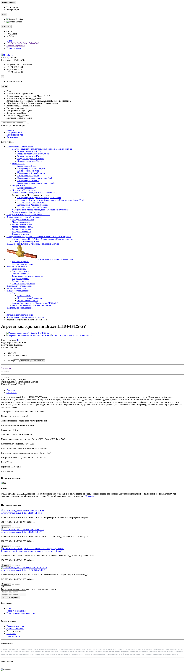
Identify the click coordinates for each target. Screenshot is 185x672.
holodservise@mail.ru (16, 46)
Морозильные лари (21, 222)
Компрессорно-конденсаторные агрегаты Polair (39, 197)
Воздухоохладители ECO (29, 151)
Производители (14, 636)
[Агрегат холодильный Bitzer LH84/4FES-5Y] (28, 333)
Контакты (11, 633)
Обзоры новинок (14, 132)
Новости (10, 130)
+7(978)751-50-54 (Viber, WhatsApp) (23, 43)
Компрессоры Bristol (26, 166)
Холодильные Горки (21, 231)
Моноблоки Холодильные (24, 190)
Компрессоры (18, 163)
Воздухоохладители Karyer (29, 156)
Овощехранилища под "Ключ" (26, 241)
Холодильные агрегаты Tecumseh (32, 207)
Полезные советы (15, 135)
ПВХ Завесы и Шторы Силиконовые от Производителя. (33, 244)
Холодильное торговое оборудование (24, 217)
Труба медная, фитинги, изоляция (27, 276)
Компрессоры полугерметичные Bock (34, 178)
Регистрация (12, 7)
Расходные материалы (17, 266)
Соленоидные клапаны (22, 264)
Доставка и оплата (15, 628)
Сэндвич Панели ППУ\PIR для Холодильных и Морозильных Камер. (44, 239)
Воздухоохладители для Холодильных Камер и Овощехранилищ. (42, 149)
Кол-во (10, 361)
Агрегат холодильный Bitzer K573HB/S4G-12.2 (23, 570)
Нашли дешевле (14, 48)
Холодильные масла (21, 281)
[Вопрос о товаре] (2, 371)
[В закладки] (5, 371)
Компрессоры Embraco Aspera (31, 168)
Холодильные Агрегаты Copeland (32, 205)
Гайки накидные (19, 269)
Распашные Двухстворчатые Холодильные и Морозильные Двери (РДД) (50, 200)
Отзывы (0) (12, 392)
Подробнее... (91, 496)
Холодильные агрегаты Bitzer (31, 202)
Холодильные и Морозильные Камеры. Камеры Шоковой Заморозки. (39, 236)
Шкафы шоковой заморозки (30, 298)
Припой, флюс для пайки (23, 283)
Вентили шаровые (20, 261)
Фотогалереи (13, 137)
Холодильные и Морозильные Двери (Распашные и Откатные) (41, 210)
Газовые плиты (24, 295)
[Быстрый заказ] (13, 527)
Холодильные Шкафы (22, 224)
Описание (11, 390)
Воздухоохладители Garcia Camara (33, 154)
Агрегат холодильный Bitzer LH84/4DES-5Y (21, 513)
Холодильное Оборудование (20, 146)
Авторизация (13, 10)
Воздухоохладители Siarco (29, 161)
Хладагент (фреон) (20, 278)
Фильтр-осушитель (20, 274)
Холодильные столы (21, 229)
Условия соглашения (16, 611)
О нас (9, 41)
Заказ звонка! (21, 64)
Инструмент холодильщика (19, 286)
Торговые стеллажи (21, 234)
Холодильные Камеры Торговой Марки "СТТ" (28, 214)
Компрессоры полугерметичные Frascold (36, 183)
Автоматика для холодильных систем (55, 259)
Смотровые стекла (20, 271)
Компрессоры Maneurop (28, 171)
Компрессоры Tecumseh (28, 180)
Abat (14, 293)
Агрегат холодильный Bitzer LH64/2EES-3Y (21, 532)
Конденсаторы (18, 185)
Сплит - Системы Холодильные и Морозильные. (34, 193)
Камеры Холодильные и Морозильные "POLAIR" (35, 303)
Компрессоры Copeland (28, 175)
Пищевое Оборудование (18, 291)
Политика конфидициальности (21, 613)
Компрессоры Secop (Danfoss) (31, 173)
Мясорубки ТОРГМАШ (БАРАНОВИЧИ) (31, 305)
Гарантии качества (15, 626)
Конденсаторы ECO (26, 188)
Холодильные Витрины (23, 219)
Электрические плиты (27, 300)
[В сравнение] (8, 371)
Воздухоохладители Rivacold (30, 158)
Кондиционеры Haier (17, 288)
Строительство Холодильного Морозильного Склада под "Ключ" (31, 551)
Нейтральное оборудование (20, 308)
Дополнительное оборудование (26, 212)
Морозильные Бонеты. (22, 227)
